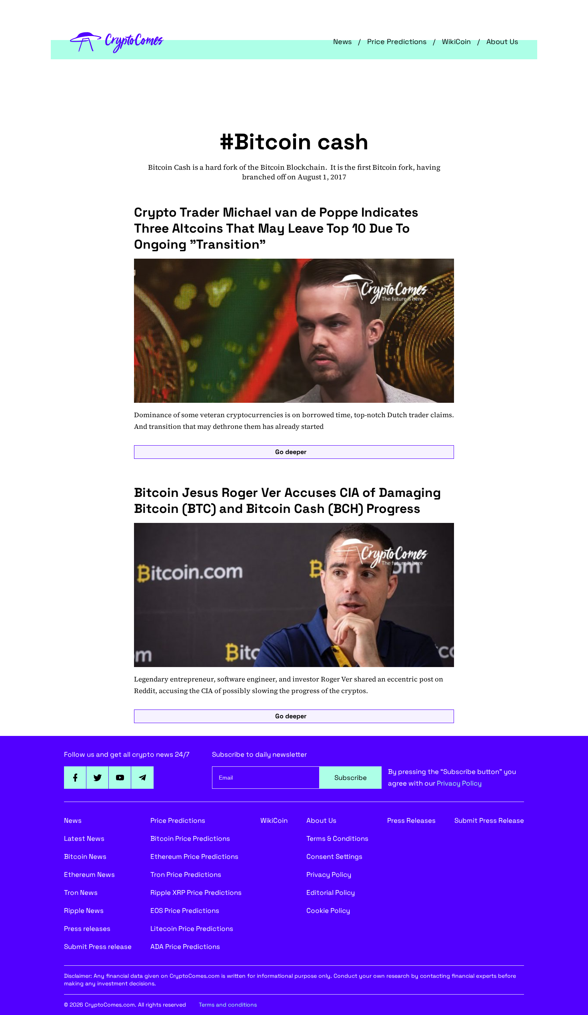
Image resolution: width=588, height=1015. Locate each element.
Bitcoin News (85, 856)
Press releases (87, 928)
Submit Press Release (489, 820)
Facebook (75, 777)
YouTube (120, 777)
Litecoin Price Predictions (191, 928)
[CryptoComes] (117, 41)
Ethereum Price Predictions (194, 856)
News (342, 41)
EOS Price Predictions (184, 910)
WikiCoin (456, 41)
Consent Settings (334, 856)
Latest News (84, 838)
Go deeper (290, 452)
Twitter (97, 777)
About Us (502, 41)
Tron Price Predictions (185, 874)
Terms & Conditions (337, 838)
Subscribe (350, 777)
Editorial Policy (330, 892)
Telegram (142, 777)
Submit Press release (98, 946)
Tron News (81, 892)
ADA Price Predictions (185, 946)
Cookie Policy (328, 910)
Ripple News (84, 910)
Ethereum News (89, 874)
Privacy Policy (459, 783)
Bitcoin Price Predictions (190, 838)
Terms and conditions (228, 1004)
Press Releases (411, 820)
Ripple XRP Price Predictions (196, 892)
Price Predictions (396, 41)
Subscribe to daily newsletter (259, 754)
